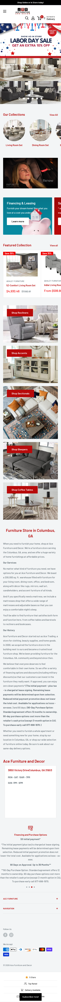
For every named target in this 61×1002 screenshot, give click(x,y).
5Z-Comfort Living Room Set (21, 226)
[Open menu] (4, 11)
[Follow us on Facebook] (5, 876)
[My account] (33, 18)
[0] (39, 18)
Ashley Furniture (15, 222)
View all (54, 186)
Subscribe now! (30, 996)
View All (54, 56)
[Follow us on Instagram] (11, 876)
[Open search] (27, 18)
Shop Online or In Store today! (30, 2)
